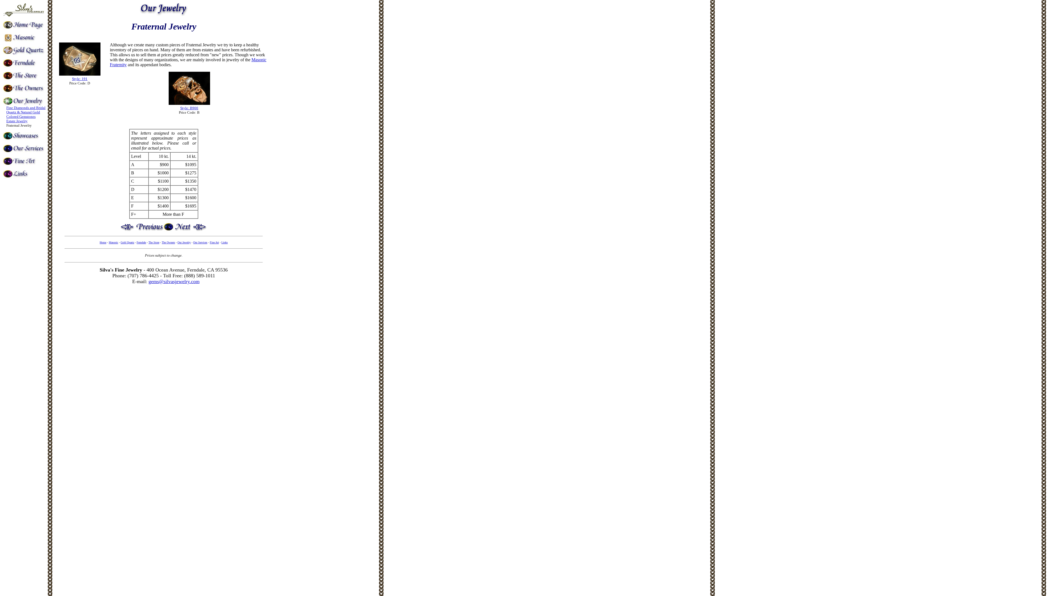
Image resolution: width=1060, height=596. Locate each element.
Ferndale (141, 242)
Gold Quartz (127, 242)
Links (224, 242)
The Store (154, 242)
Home (103, 242)
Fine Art (214, 242)
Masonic (113, 242)
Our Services (200, 242)
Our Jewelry (184, 242)
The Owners (168, 242)
